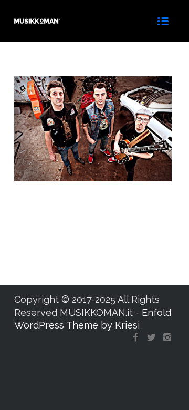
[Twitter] (151, 337)
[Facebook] (135, 337)
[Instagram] (167, 337)
